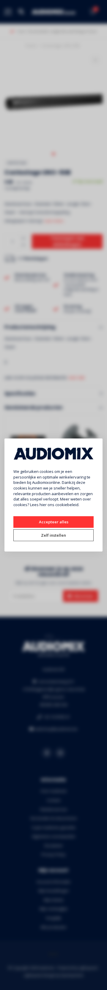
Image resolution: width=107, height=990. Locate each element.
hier (43, 504)
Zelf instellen (53, 535)
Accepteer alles (53, 522)
